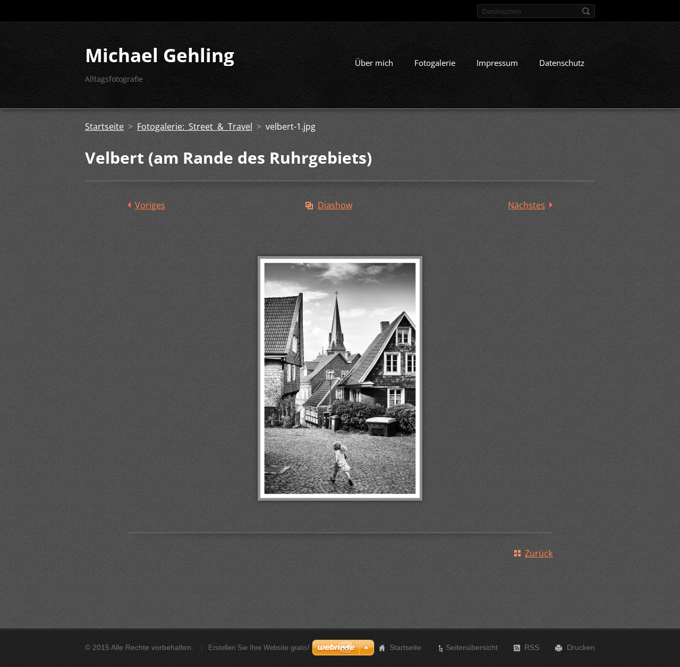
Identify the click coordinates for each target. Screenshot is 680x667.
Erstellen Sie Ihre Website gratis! (259, 648)
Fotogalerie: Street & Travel (194, 126)
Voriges (150, 205)
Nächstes (526, 205)
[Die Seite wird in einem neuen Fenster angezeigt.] (340, 508)
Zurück (538, 553)
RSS (531, 647)
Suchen (586, 11)
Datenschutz (561, 62)
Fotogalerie (434, 62)
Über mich (374, 62)
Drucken (581, 647)
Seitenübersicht (472, 647)
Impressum (497, 62)
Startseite (104, 126)
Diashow (335, 205)
